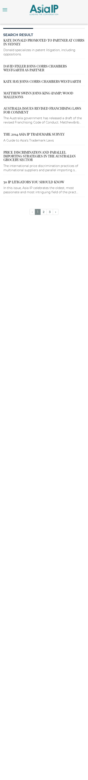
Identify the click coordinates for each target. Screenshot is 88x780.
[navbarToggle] (5, 9)
